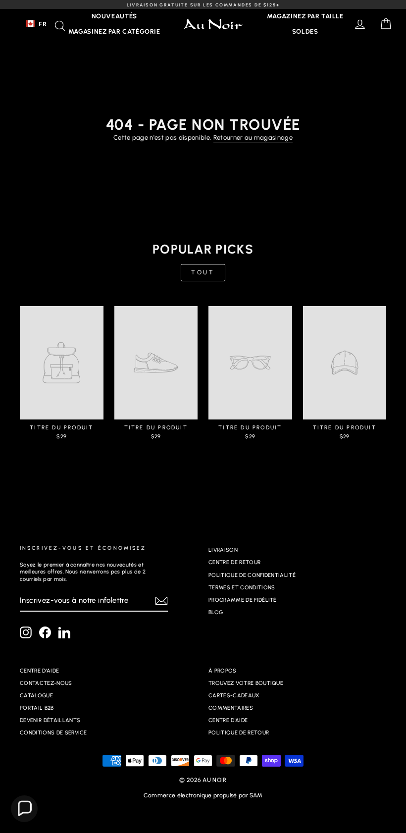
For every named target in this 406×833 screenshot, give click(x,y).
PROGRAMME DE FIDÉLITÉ (242, 600)
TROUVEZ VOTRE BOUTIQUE (245, 683)
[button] (24, 808)
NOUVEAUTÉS (115, 16)
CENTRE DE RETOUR (234, 562)
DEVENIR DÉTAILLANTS (50, 720)
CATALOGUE (36, 695)
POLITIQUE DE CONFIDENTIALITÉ (252, 575)
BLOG (215, 612)
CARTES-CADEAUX (233, 695)
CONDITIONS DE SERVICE (53, 732)
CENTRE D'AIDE (39, 671)
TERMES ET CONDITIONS (241, 587)
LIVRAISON (223, 550)
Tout (202, 272)
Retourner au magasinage (253, 137)
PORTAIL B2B (37, 708)
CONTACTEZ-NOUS (46, 683)
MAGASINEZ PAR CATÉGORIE (114, 31)
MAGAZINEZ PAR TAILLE (305, 16)
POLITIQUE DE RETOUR (238, 732)
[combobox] (36, 23)
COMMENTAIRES (230, 708)
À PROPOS (222, 671)
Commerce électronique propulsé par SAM (203, 795)
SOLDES (305, 31)
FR (43, 23)
